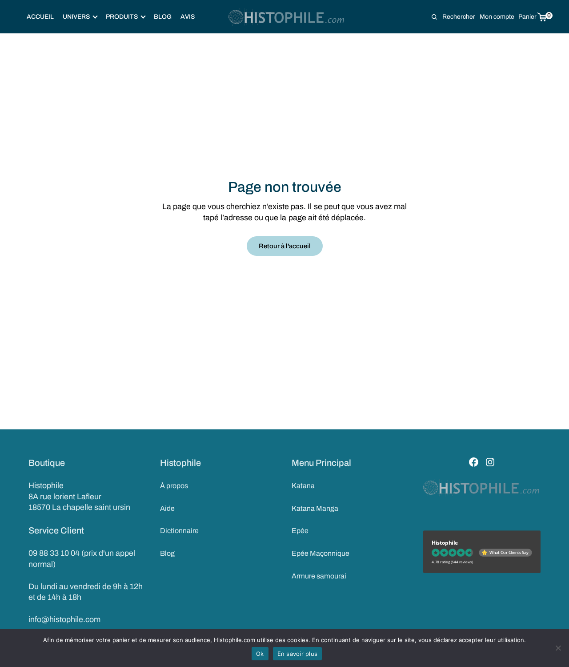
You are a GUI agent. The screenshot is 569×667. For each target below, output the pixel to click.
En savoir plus (297, 653)
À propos (174, 485)
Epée (300, 530)
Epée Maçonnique (320, 553)
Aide (167, 508)
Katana (303, 485)
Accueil (40, 16)
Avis (187, 16)
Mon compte (497, 16)
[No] (557, 647)
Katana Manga (315, 508)
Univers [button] (76, 16)
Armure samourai (319, 576)
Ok (260, 653)
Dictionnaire (179, 530)
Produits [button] (122, 16)
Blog (163, 16)
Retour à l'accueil (285, 246)
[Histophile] (286, 17)
